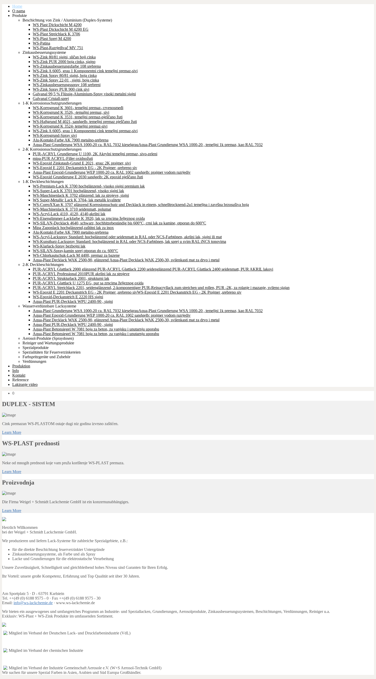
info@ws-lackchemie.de (33, 603)
